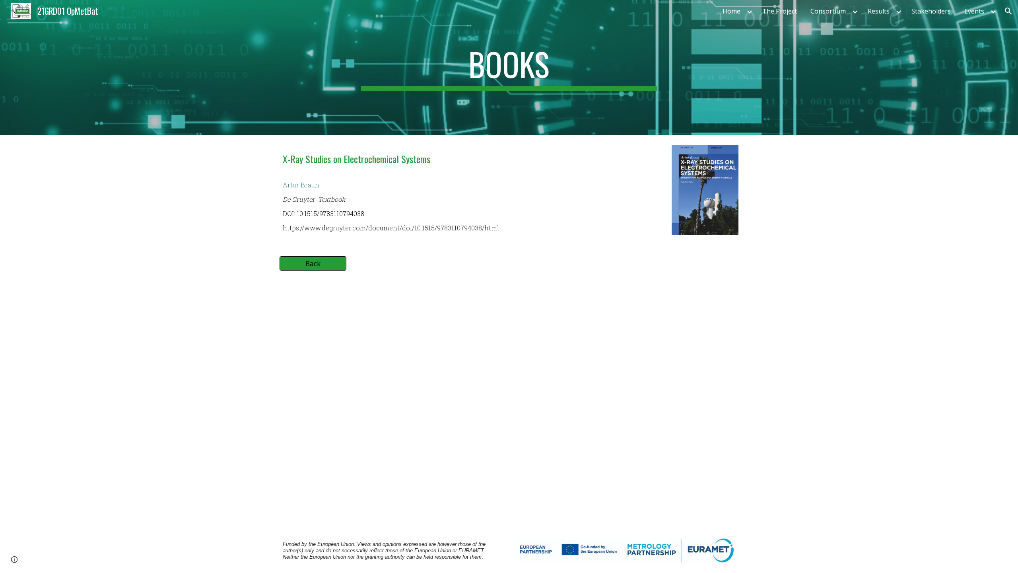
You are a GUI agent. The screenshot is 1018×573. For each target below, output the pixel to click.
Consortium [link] (828, 11)
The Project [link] (779, 11)
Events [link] (974, 11)
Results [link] (879, 11)
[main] (509, 67)
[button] (1008, 11)
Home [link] (731, 11)
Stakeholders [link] (931, 11)
